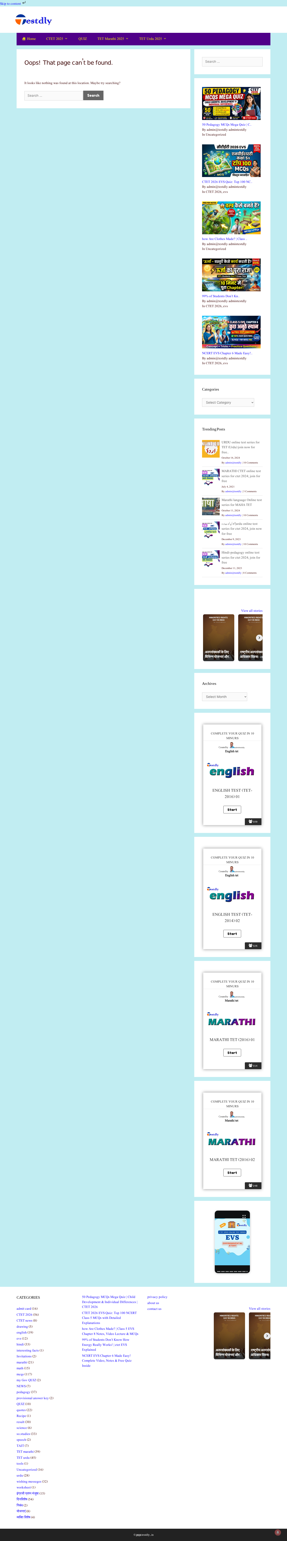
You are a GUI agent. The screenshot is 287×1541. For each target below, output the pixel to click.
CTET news (24, 1320)
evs (19, 1338)
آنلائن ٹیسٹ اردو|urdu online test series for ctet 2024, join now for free (242, 529)
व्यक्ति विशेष (23, 1517)
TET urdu (23, 1458)
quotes (21, 1410)
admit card (24, 1309)
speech (21, 1440)
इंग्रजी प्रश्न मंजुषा (28, 1493)
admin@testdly (233, 463)
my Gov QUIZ (26, 1380)
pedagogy (23, 1392)
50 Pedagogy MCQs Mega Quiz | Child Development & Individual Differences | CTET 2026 (109, 1302)
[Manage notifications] (278, 1532)
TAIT (20, 1446)
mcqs (20, 1374)
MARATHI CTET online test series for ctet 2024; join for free (241, 476)
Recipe (21, 1416)
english (22, 1332)
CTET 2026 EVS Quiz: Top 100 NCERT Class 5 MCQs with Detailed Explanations (109, 1318)
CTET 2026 (24, 1315)
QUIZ (82, 39)
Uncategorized (27, 1470)
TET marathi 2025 (110, 39)
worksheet (24, 1487)
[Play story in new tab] (232, 1242)
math (20, 1368)
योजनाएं (21, 1511)
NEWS (21, 1386)
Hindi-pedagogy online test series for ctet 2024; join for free (241, 557)
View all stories (252, 611)
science (22, 1428)
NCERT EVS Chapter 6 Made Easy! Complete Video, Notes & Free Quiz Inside (107, 1361)
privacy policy (157, 1297)
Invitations (24, 1356)
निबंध (20, 1505)
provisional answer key (33, 1398)
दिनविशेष (22, 1499)
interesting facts (28, 1350)
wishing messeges (29, 1481)
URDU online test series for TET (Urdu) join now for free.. (241, 447)
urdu (20, 1475)
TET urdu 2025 (150, 39)
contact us (154, 1309)
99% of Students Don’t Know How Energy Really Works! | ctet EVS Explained (105, 1345)
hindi (20, 1344)
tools (20, 1463)
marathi (22, 1362)
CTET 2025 (54, 39)
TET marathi (25, 1452)
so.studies (23, 1434)
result (20, 1422)
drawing (22, 1327)
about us (153, 1303)
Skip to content (11, 4)
